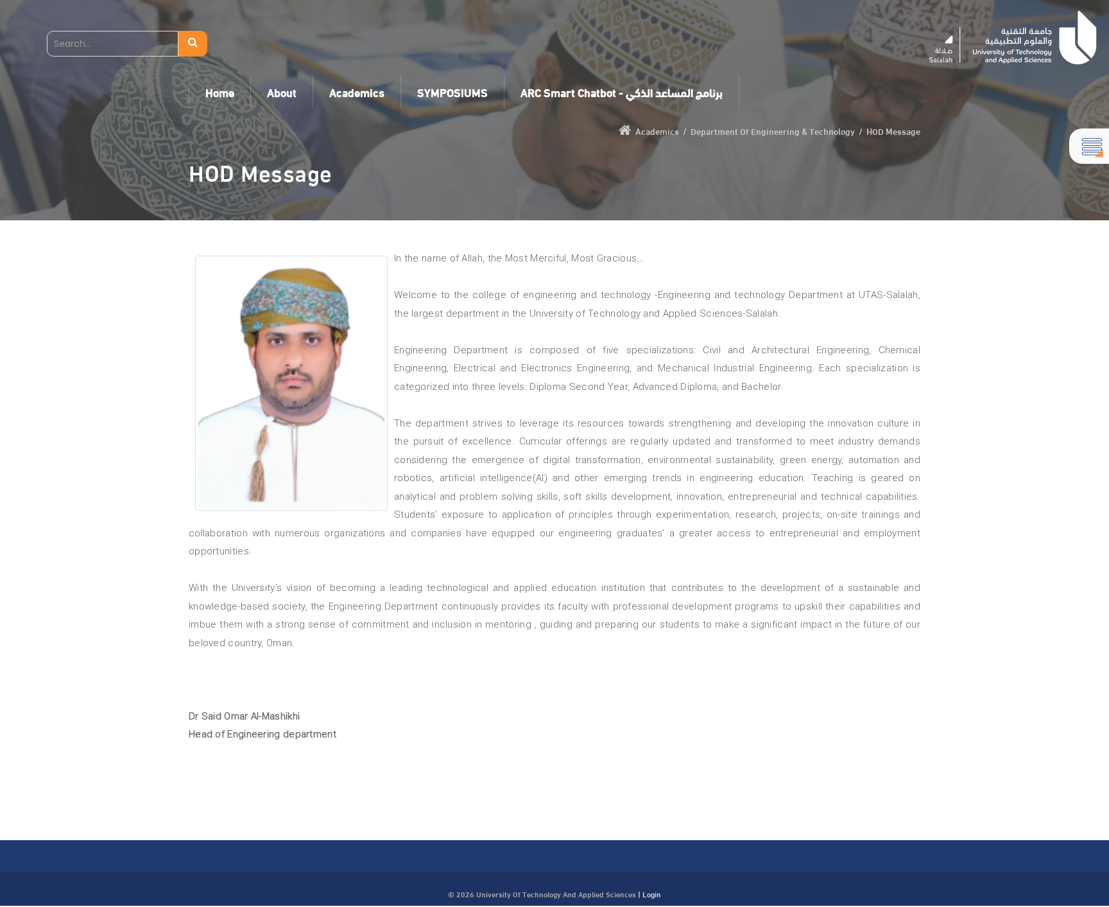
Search (192, 44)
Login (651, 893)
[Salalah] (1013, 38)
